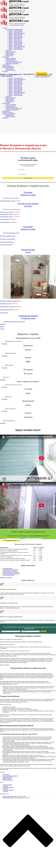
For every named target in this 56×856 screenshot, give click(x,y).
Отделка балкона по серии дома (14, 29)
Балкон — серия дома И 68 (15, 43)
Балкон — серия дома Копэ (15, 42)
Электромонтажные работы (7, 309)
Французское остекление (12, 63)
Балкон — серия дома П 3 (15, 39)
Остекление (6, 57)
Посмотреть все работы (6, 577)
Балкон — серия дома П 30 (15, 38)
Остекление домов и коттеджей (14, 62)
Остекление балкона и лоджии (7, 236)
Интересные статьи (10, 70)
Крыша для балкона (11, 51)
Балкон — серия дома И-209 (16, 49)
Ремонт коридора (10, 54)
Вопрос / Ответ (9, 68)
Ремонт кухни (9, 55)
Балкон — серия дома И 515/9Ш (17, 46)
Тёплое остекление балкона (7, 242)
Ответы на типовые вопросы (10, 775)
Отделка (5, 27)
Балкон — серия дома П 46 (15, 32)
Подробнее (4, 343)
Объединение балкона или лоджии (11, 796)
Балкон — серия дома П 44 (15, 34)
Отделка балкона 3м (5, 222)
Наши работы (6, 64)
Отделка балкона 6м (5, 219)
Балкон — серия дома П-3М (16, 37)
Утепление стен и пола (5, 303)
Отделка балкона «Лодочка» (7, 212)
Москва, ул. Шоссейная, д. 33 (11, 74)
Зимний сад (3, 324)
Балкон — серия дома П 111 (16, 41)
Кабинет (2, 326)
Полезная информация (8, 67)
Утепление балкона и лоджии (7, 200)
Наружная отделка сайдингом (7, 306)
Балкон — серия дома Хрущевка (17, 33)
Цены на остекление (11, 58)
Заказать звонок (41, 74)
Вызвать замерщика (8, 779)
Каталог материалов (8, 66)
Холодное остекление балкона (7, 239)
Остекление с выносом (11, 61)
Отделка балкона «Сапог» (6, 216)
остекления (32, 659)
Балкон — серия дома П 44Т (16, 30)
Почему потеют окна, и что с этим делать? (13, 797)
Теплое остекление (10, 59)
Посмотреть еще (4, 312)
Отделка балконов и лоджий (7, 785)
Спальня (2, 328)
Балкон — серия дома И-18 (15, 47)
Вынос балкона (9, 53)
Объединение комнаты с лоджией (8, 301)
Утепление (8, 50)
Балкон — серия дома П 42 (15, 36)
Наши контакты (7, 778)
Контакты (5, 71)
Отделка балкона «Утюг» (6, 214)
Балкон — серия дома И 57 (15, 45)
